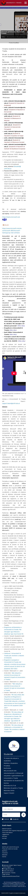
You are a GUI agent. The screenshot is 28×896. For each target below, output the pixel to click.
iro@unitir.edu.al (21, 886)
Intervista (5, 853)
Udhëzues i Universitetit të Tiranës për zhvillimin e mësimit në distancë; (14, 656)
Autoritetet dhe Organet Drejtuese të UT (14, 830)
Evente (4, 856)
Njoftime (4, 851)
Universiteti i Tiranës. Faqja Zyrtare (9, 873)
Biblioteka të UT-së (10, 785)
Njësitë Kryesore (6, 828)
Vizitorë (6, 819)
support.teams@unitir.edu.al (11, 403)
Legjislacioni (5, 834)
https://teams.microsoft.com (11, 217)
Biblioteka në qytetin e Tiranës (13, 788)
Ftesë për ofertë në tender (10, 849)
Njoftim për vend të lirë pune (10, 847)
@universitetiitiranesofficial (11, 876)
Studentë (15, 819)
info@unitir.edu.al (9, 869)
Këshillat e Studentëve (11, 763)
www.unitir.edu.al (8, 871)
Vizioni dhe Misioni (7, 832)
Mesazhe (4, 855)
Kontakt (4, 838)
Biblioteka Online (9, 790)
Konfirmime (7, 768)
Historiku (4, 836)
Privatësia (7, 765)
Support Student (9, 793)
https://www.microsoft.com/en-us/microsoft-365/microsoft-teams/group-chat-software (12, 230)
